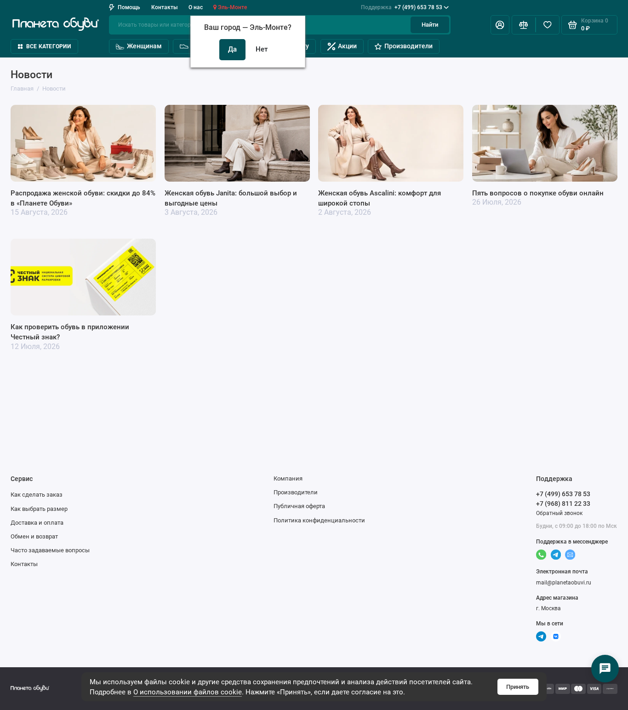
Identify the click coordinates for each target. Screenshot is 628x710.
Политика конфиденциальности (319, 520)
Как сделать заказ (37, 494)
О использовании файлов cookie (187, 692)
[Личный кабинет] (500, 25)
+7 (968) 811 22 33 (563, 503)
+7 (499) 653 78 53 (401, 7)
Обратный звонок (559, 513)
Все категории (48, 46)
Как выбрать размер (39, 508)
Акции (347, 46)
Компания (288, 478)
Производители (408, 46)
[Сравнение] (523, 25)
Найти (430, 24)
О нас (195, 7)
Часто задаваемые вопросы (50, 550)
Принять (517, 686)
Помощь (129, 7)
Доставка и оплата (37, 522)
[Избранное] (547, 25)
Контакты (164, 7)
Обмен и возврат (34, 536)
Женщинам (144, 46)
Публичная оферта (299, 506)
